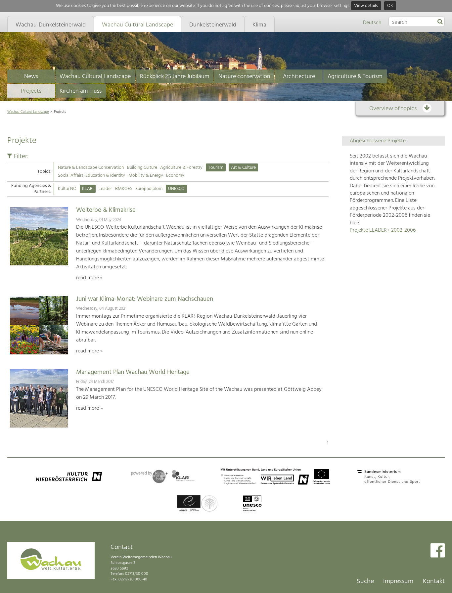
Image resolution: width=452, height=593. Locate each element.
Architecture (299, 76)
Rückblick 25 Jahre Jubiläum (174, 76)
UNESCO (176, 189)
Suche (365, 581)
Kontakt (434, 581)
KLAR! (87, 189)
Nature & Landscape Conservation (91, 167)
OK (390, 6)
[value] (440, 22)
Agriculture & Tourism (355, 76)
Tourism (215, 167)
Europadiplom (148, 189)
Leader (105, 189)
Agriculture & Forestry (181, 167)
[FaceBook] (437, 551)
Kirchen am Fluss (81, 91)
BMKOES (123, 189)
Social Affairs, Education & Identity (91, 175)
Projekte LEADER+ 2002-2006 (383, 230)
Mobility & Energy (145, 175)
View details (366, 6)
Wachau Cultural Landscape (95, 76)
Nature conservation (244, 76)
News (31, 76)
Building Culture (142, 167)
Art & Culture (243, 167)
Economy (175, 175)
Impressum (398, 581)
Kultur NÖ (67, 189)
